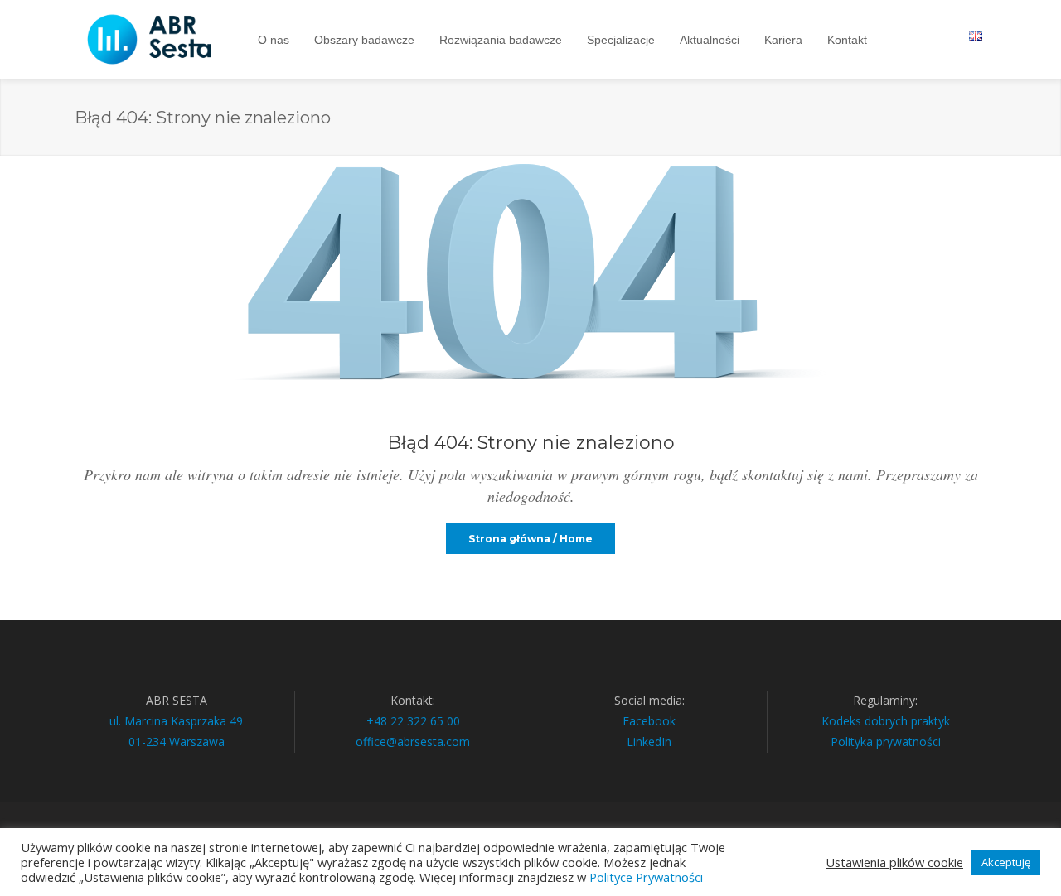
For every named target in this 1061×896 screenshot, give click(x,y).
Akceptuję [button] (1005, 862)
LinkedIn (649, 741)
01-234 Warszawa (176, 741)
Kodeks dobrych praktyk (885, 721)
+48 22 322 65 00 (413, 721)
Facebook (649, 721)
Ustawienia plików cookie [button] (894, 862)
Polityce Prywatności (646, 877)
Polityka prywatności (886, 741)
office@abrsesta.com (413, 741)
